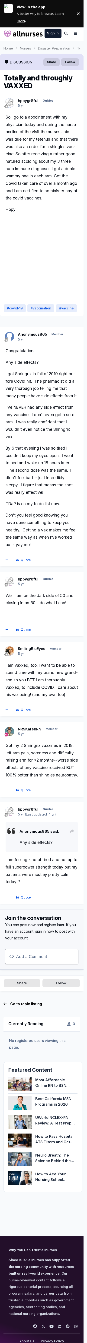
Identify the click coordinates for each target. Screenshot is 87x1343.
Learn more (10, 13)
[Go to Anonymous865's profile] (9, 336)
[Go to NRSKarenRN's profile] (9, 731)
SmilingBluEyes (31, 648)
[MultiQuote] (7, 560)
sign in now (44, 931)
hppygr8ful (28, 100)
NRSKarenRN (29, 729)
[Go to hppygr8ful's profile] (9, 103)
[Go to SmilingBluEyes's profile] (9, 651)
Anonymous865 (32, 334)
